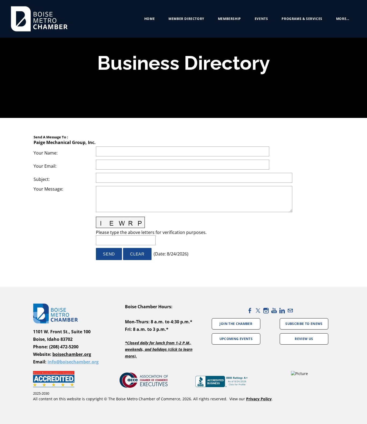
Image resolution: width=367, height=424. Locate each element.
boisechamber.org (71, 354)
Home (149, 18)
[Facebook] (250, 310)
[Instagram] (266, 310)
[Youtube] (274, 310)
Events (261, 18)
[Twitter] (258, 310)
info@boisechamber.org (73, 362)
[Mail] (290, 310)
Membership (229, 18)
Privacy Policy (259, 398)
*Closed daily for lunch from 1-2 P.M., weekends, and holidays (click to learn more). (158, 349)
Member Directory (186, 18)
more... (342, 18)
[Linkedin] (282, 310)
